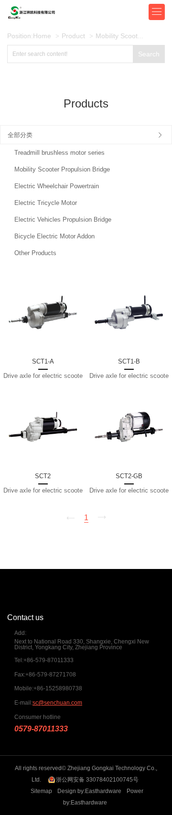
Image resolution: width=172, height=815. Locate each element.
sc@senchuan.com (57, 703)
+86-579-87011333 (48, 660)
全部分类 (20, 135)
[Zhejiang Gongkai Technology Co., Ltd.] (55, 12)
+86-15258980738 (57, 688)
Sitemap (41, 791)
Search (149, 54)
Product (73, 36)
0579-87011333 (41, 729)
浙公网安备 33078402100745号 (97, 779)
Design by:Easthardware (89, 791)
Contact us (25, 617)
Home (42, 36)
